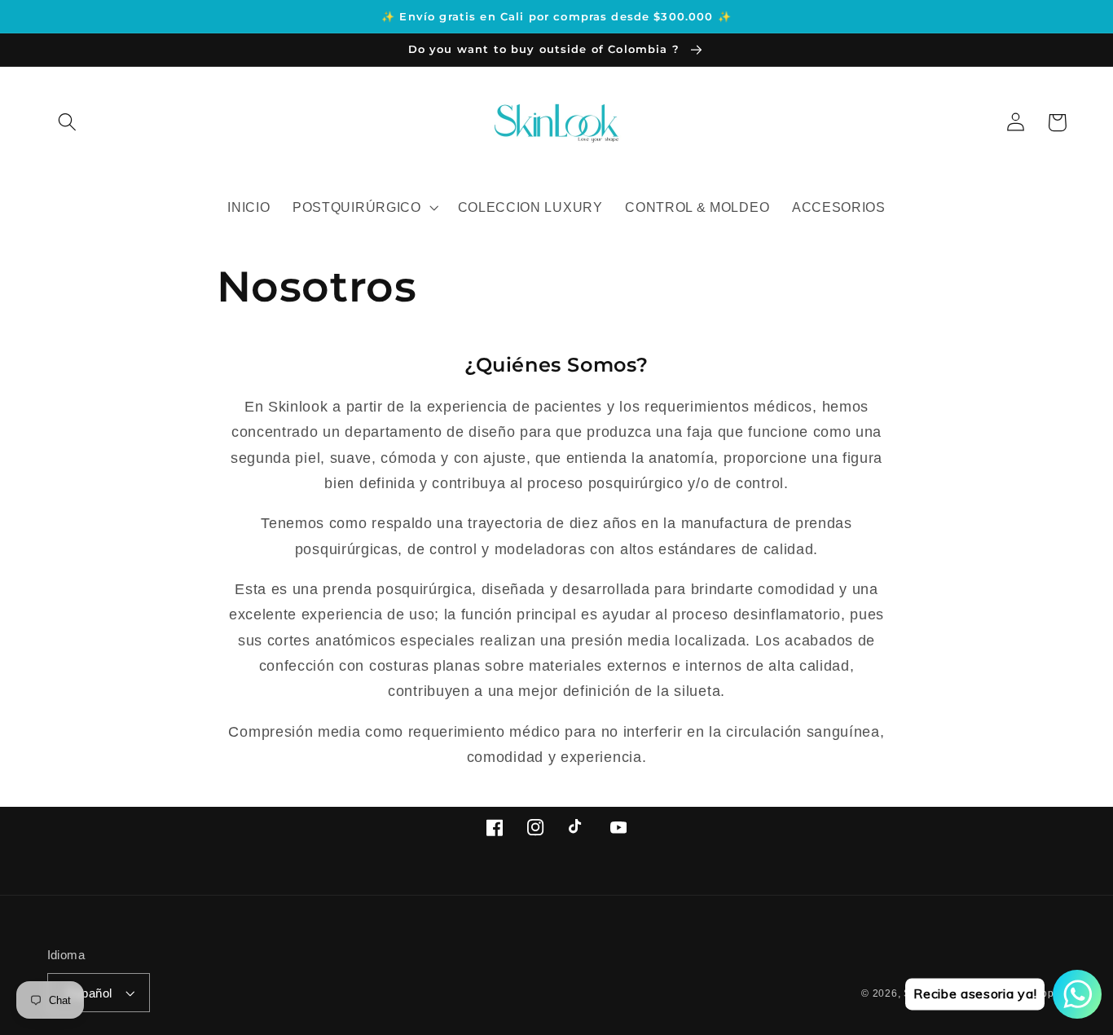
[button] (68, 122)
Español (89, 993)
